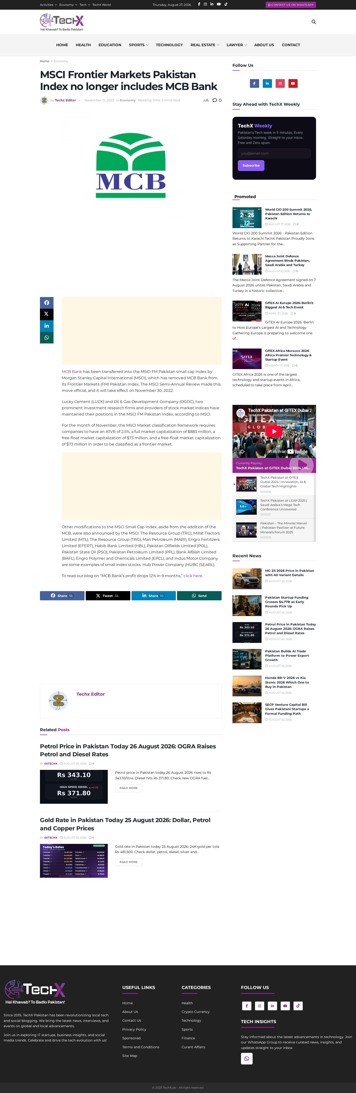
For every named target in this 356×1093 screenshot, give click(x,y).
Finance (188, 1038)
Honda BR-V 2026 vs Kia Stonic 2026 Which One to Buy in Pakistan (287, 682)
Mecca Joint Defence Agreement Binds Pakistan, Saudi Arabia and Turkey (287, 260)
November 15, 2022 (99, 100)
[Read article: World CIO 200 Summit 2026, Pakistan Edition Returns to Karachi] (247, 217)
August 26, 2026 (74, 763)
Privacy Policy (134, 1029)
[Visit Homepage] (62, 22)
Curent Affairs (193, 1047)
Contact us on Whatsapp (292, 5)
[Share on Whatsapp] (47, 337)
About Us (130, 1012)
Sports (137, 45)
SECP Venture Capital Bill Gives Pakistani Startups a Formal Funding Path (287, 709)
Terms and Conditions (140, 1047)
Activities (46, 5)
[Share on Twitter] (47, 314)
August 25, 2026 (74, 837)
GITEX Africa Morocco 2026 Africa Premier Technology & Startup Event (288, 355)
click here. (193, 575)
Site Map (129, 1056)
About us (264, 45)
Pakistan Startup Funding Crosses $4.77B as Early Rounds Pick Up (286, 601)
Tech (83, 5)
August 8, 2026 (279, 271)
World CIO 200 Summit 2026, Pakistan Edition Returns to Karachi (288, 214)
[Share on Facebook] (47, 303)
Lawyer (235, 45)
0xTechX (50, 763)
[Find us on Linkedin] (267, 83)
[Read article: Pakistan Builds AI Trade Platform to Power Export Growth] (247, 659)
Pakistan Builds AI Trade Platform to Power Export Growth (287, 655)
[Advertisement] (131, 259)
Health (83, 45)
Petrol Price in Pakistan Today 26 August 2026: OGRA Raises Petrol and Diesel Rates (290, 628)
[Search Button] (314, 22)
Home (62, 45)
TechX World (102, 5)
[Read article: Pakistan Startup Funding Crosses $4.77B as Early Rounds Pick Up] (247, 605)
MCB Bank (72, 371)
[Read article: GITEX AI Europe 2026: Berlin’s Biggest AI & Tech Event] (247, 311)
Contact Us (131, 1020)
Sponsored (131, 1038)
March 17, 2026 (279, 365)
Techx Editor (65, 100)
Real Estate (203, 45)
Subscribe (251, 165)
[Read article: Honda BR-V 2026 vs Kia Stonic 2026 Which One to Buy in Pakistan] (247, 686)
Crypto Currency (196, 1012)
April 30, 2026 (278, 313)
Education (110, 45)
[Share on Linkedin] (47, 326)
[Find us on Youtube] (293, 83)
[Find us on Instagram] (280, 83)
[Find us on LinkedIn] (272, 1006)
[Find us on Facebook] (254, 83)
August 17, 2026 (279, 224)
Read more (131, 788)
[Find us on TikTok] (298, 1006)
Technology (169, 45)
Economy (66, 5)
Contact (291, 45)
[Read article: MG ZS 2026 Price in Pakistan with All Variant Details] (247, 578)
